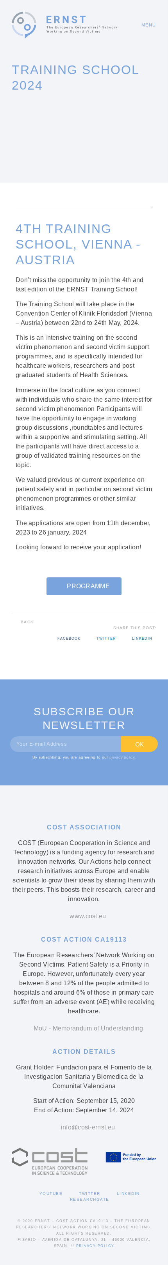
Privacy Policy (95, 1246)
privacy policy (121, 757)
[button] (145, 25)
